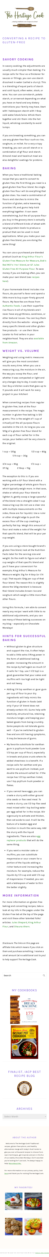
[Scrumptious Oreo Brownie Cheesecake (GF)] (13, 1201)
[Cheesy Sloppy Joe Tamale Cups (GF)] (33, 1226)
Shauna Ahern (22, 926)
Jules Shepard (19, 922)
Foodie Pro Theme (42, 1253)
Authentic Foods (11, 306)
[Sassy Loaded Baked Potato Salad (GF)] (33, 1201)
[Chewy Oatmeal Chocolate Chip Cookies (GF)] (13, 1226)
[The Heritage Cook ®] (24, 28)
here (6, 1173)
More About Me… (15, 1163)
